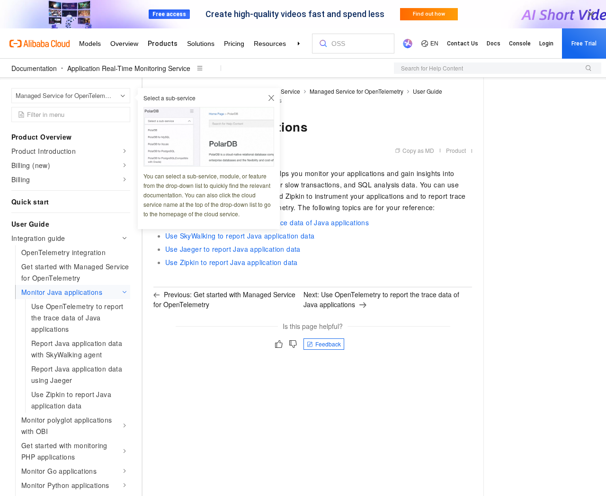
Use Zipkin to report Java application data (231, 262)
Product (456, 150)
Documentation (34, 68)
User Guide (427, 91)
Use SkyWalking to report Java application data (239, 235)
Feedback (328, 344)
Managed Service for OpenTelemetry (356, 91)
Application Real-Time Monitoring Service (128, 68)
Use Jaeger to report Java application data (233, 249)
